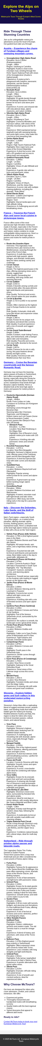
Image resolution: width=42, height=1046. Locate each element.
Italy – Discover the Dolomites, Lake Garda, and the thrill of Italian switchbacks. (20, 510)
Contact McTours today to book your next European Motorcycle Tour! (20, 1023)
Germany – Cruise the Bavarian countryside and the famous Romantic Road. (20, 365)
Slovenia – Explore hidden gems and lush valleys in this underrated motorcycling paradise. (19, 697)
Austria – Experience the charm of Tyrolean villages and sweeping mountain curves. (20, 51)
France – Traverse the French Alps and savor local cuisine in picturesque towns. (20, 215)
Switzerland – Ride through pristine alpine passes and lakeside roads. (18, 843)
